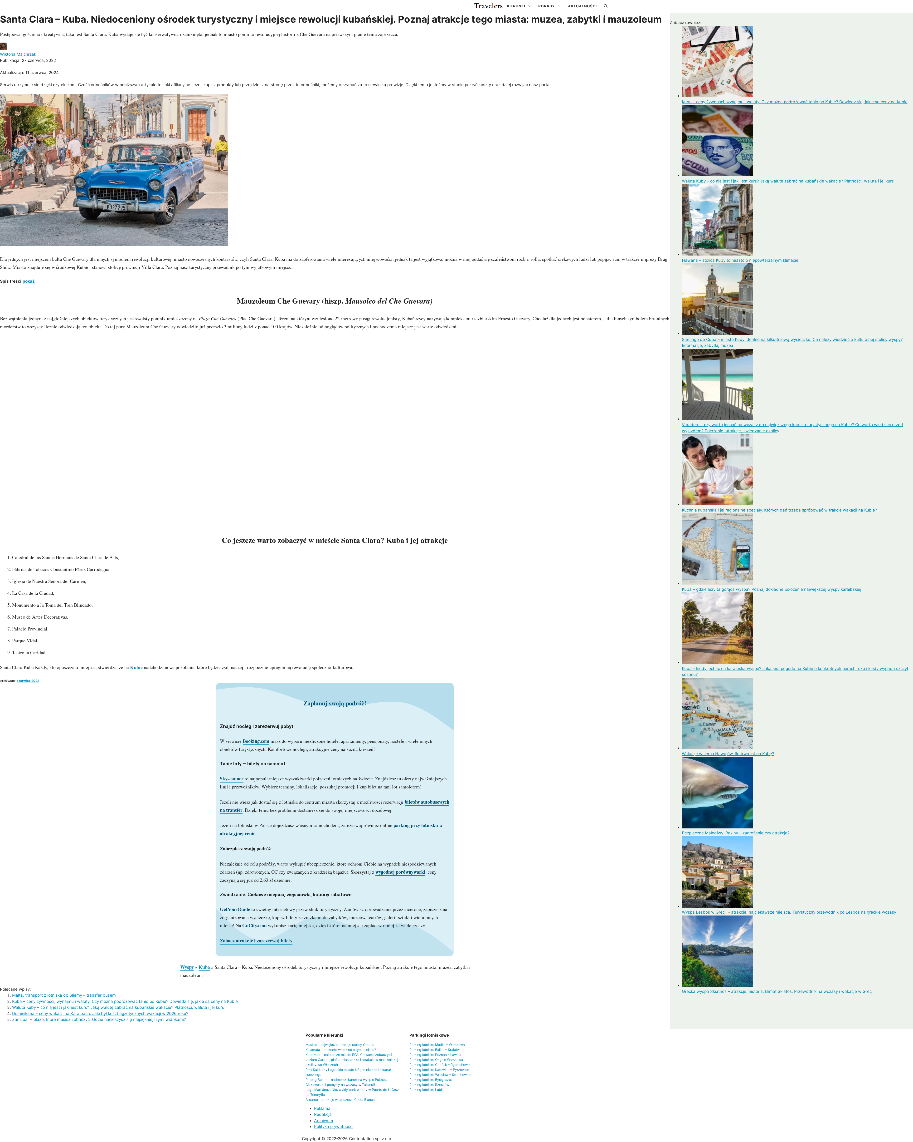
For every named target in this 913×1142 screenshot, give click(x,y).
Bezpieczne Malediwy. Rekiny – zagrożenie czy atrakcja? (736, 833)
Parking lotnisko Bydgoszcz (431, 1080)
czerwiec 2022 (28, 681)
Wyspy (187, 967)
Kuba (204, 967)
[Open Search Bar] (605, 6)
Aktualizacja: (29, 72)
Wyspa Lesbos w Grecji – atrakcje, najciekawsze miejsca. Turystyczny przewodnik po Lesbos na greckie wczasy (789, 912)
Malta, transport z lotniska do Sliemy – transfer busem (64, 995)
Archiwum (323, 1120)
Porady (546, 6)
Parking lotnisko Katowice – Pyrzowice (439, 1070)
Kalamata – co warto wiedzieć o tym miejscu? (341, 1050)
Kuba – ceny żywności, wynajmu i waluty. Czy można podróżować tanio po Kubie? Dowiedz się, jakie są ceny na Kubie (125, 1001)
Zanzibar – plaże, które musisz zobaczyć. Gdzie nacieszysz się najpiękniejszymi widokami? (99, 1019)
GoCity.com (254, 925)
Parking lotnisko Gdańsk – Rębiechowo (439, 1065)
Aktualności (582, 6)
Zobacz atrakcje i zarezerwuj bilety (256, 940)
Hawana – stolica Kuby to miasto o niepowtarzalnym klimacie (740, 260)
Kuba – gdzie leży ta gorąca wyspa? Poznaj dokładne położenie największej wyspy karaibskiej (771, 589)
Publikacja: (28, 60)
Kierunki (516, 6)
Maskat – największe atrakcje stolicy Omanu (340, 1045)
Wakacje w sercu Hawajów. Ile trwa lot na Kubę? (728, 753)
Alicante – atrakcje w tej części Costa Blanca (340, 1100)
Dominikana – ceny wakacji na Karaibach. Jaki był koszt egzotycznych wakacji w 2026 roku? (100, 1013)
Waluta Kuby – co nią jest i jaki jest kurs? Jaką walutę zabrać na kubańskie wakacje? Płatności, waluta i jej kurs (118, 1007)
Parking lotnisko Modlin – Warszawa (437, 1045)
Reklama (322, 1108)
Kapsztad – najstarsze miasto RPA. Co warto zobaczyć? (349, 1055)
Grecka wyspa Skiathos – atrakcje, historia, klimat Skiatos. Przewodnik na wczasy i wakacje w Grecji (778, 991)
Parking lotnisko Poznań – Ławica (435, 1055)
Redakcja (323, 1114)
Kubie (136, 667)
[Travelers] (488, 6)
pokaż (29, 281)
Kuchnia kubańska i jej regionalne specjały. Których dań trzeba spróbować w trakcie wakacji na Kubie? (779, 510)
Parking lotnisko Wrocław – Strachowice (440, 1075)
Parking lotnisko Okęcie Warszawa (436, 1060)
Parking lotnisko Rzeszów (429, 1085)
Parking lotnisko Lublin (426, 1090)
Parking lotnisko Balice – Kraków (434, 1050)
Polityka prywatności (333, 1126)
